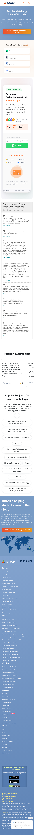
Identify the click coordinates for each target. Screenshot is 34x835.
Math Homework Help (8, 619)
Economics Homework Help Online (11, 678)
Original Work (5, 696)
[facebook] (21, 561)
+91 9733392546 (8, 799)
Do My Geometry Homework (10, 651)
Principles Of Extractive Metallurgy (17, 483)
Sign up (30, 3)
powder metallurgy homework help (17, 31)
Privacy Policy (6, 738)
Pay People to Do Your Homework (11, 667)
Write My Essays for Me (8, 672)
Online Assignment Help (8, 592)
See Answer (6, 225)
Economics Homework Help (9, 642)
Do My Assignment (7, 607)
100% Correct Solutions (8, 699)
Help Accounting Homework (10, 675)
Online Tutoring (6, 595)
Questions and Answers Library (10, 598)
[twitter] (30, 561)
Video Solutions (6, 589)
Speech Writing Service (8, 583)
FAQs (3, 732)
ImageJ (17, 443)
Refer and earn (6, 714)
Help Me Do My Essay (8, 684)
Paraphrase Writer (7, 720)
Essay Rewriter (6, 717)
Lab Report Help (6, 577)
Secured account (6, 711)
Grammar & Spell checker (9, 723)
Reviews (4, 744)
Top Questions (6, 753)
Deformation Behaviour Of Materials (17, 437)
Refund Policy (6, 735)
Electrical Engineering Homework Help (12, 634)
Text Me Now (18, 145)
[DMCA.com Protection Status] (14, 786)
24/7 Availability (6, 702)
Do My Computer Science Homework (12, 657)
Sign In (24, 3)
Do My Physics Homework (9, 660)
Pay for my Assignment (8, 669)
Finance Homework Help (9, 631)
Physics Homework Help (8, 622)
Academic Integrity (7, 750)
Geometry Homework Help (9, 681)
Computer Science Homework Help (11, 640)
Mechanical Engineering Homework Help (13, 637)
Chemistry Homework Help (9, 625)
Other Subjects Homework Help (11, 645)
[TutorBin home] (9, 3)
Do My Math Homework (8, 648)
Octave (27, 463)
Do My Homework (7, 604)
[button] (17, 172)
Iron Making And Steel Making (17, 457)
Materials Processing (11, 463)
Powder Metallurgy (17, 477)
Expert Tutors (6, 694)
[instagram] (27, 561)
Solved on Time (6, 708)
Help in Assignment (7, 687)
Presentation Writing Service (10, 586)
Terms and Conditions (8, 741)
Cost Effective (6, 705)
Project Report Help (7, 580)
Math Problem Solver (8, 601)
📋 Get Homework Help (16, 155)
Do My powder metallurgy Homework (17, 530)
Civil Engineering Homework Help (11, 628)
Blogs (3, 729)
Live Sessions (6, 572)
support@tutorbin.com (10, 796)
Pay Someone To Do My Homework (11, 610)
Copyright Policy (6, 747)
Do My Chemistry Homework (10, 654)
